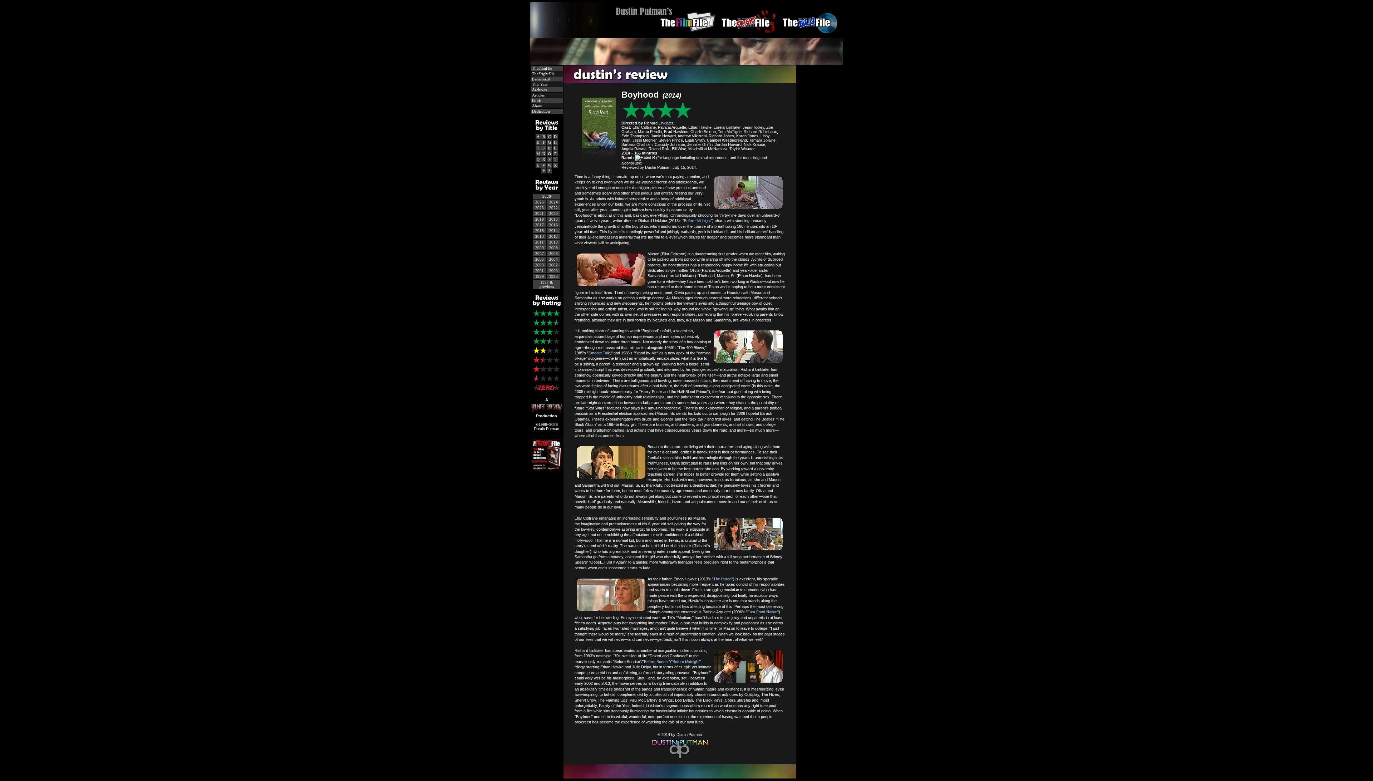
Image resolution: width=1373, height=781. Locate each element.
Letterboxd (540, 79)
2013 (539, 236)
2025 (539, 202)
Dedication (540, 111)
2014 (553, 231)
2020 (553, 213)
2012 (553, 236)
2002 (553, 265)
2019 (539, 219)
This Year (539, 84)
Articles (538, 95)
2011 (539, 242)
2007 (539, 253)
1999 (539, 276)
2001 (539, 271)
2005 (539, 259)
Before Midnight (697, 220)
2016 (553, 225)
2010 (553, 242)
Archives (539, 90)
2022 (553, 208)
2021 (539, 213)
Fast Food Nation (762, 612)
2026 (546, 196)
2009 (539, 248)
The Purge (722, 579)
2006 (553, 253)
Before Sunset (656, 661)
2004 (553, 259)
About (536, 106)
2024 (553, 202)
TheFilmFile (541, 68)
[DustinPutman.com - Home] (686, 36)
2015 (539, 231)
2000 (553, 271)
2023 (539, 208)
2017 (539, 225)
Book (536, 100)
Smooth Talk (599, 353)
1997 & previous (547, 284)
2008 (553, 248)
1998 (553, 276)
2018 (553, 219)
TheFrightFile (543, 74)
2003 (539, 265)
